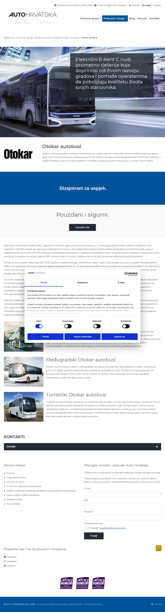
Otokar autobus (89, 37)
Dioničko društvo (15, 482)
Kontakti (155, 18)
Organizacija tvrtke (16, 477)
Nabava (158, 604)
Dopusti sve (119, 336)
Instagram (11, 561)
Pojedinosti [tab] (82, 282)
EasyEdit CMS (75, 604)
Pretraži (136, 5)
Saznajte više (82, 227)
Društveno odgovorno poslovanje (23, 486)
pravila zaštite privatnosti (112, 528)
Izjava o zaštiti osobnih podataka (22, 495)
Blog (132, 18)
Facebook (11, 557)
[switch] (68, 326)
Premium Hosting (93, 604)
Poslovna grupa (89, 18)
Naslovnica (9, 37)
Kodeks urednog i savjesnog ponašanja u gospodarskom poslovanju (41, 490)
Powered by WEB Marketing (51, 604)
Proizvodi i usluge (114, 18)
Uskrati (45, 336)
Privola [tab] (44, 282)
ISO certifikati (13, 504)
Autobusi (75, 37)
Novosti (142, 18)
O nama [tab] (121, 282)
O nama (10, 473)
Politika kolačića (14, 499)
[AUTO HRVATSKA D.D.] (32, 18)
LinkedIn (10, 566)
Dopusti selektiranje (83, 336)
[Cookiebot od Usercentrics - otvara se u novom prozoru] (126, 274)
